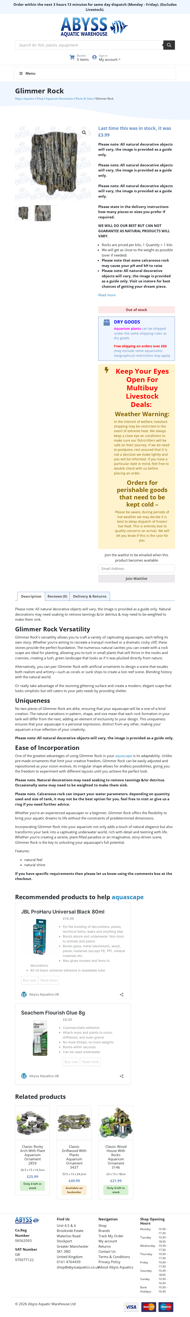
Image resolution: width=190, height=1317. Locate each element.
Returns (104, 1246)
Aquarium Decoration (59, 99)
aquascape (123, 755)
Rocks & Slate (84, 99)
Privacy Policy (109, 1261)
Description (31, 596)
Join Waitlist (136, 578)
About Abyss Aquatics (115, 1267)
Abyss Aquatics (25, 99)
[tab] (31, 596)
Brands (104, 1230)
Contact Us (107, 1251)
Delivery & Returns (89, 596)
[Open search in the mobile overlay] (95, 45)
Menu (30, 73)
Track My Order (111, 1236)
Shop (40, 99)
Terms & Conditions (114, 1256)
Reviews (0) (57, 596)
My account (107, 1241)
